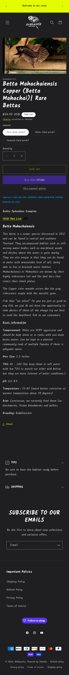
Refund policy (57, 662)
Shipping (6, 119)
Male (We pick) (47, 133)
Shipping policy (54, 667)
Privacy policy (17, 667)
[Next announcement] (62, 6)
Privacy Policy (14, 598)
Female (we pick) (20, 141)
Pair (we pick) (18, 133)
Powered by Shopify (37, 662)
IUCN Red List (12, 219)
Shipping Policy (15, 582)
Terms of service (35, 667)
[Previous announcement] (6, 6)
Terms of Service (16, 606)
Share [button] (9, 424)
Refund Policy (14, 590)
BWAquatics (20, 662)
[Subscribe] (58, 545)
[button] (7, 22)
